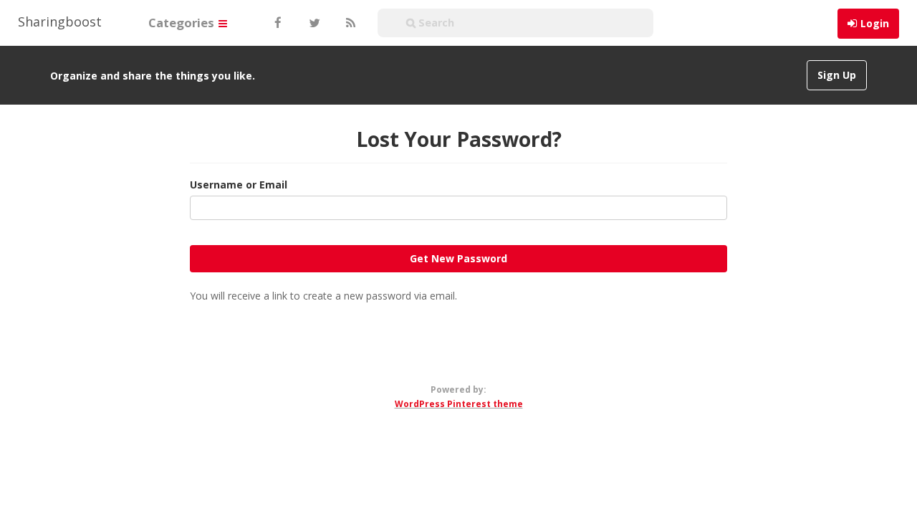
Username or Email (238, 184)
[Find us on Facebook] (277, 23)
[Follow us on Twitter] (313, 23)
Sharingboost (60, 21)
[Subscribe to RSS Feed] (349, 23)
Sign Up (836, 75)
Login (874, 23)
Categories (182, 22)
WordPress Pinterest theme (459, 404)
